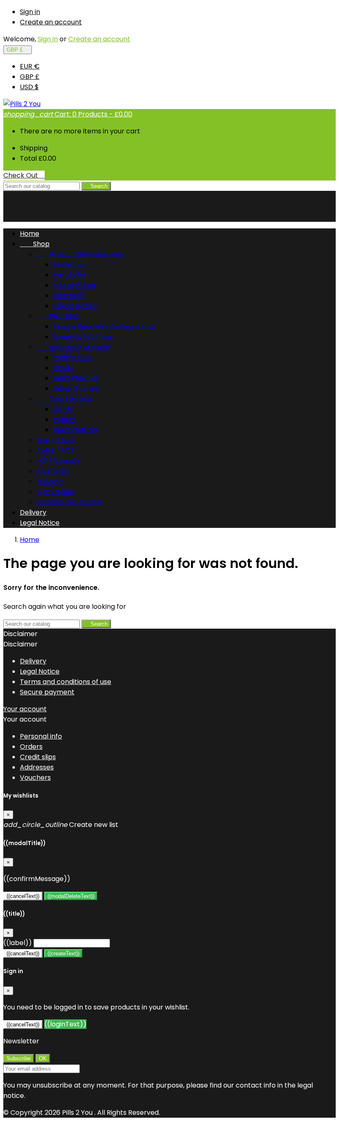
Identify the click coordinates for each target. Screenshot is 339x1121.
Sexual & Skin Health (68, 502)
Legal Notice (40, 522)
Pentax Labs (72, 357)
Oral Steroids (64, 399)
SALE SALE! (53, 471)
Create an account (51, 22)
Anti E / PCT (55, 450)
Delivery (33, 512)
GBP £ (29, 76)
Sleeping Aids (74, 285)
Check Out (24, 175)
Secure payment (47, 692)
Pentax (64, 419)
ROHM (63, 368)
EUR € (30, 66)
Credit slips (38, 757)
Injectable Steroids (73, 347)
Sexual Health (75, 306)
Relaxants (69, 264)
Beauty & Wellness (83, 337)
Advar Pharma (76, 388)
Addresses (37, 767)
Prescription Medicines (79, 254)
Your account (25, 709)
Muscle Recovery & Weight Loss (104, 326)
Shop (35, 244)
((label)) (17, 943)
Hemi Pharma (75, 378)
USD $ (29, 87)
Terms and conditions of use (65, 681)
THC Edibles (55, 491)
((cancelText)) (23, 896)
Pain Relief (69, 275)
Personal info (41, 736)
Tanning (49, 481)
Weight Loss (55, 440)
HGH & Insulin (57, 461)
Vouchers (35, 777)
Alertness (68, 295)
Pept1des (57, 316)
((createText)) (63, 953)
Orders (31, 746)
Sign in (30, 12)
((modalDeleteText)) (71, 896)
